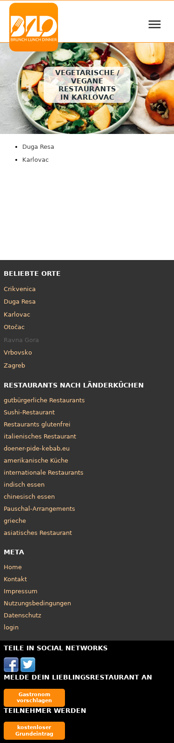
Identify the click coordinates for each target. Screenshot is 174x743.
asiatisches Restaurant (38, 532)
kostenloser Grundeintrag (34, 730)
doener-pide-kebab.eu (37, 448)
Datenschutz (22, 615)
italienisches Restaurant (40, 436)
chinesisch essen (29, 496)
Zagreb (14, 365)
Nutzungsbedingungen (37, 603)
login (11, 627)
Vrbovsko (18, 352)
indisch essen (24, 484)
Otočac (14, 327)
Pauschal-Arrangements (39, 508)
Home (13, 567)
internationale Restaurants (44, 472)
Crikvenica (20, 289)
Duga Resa (38, 146)
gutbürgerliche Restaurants (44, 400)
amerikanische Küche (36, 460)
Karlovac (35, 159)
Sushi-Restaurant (29, 412)
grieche (15, 520)
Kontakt (15, 579)
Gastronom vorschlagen (34, 697)
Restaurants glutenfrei (37, 424)
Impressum (21, 591)
